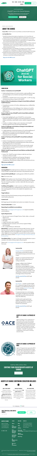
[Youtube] (3, 430)
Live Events (19, 2)
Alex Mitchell (18, 283)
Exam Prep (20, 436)
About (13, 423)
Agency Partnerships (20, 434)
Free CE (13, 2)
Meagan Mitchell (19, 250)
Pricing (23, 2)
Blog (19, 423)
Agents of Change (28, 288)
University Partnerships (20, 431)
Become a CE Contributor (14, 444)
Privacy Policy (13, 450)
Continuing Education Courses (14, 435)
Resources (21, 4)
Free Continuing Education (14, 426)
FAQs (19, 425)
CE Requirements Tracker (14, 440)
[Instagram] (4, 430)
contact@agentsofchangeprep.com (15, 209)
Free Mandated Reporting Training (14, 431)
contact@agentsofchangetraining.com (30, 431)
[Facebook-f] (2, 430)
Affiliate (19, 427)
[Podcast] (6, 430)
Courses (16, 2)
